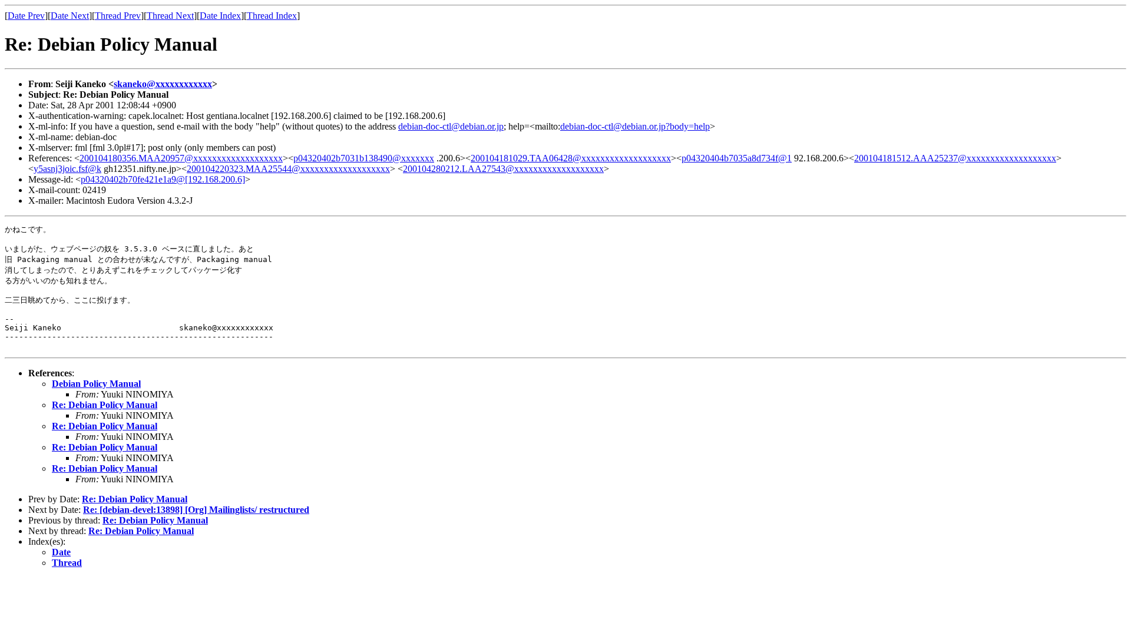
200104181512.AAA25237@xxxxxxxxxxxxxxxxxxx (955, 158)
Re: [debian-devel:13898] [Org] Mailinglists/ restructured (196, 510)
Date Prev (26, 16)
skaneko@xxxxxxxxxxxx (163, 84)
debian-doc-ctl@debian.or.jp (451, 126)
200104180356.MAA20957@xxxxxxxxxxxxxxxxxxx (181, 158)
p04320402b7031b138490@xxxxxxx (363, 158)
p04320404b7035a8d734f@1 (737, 158)
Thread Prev (118, 16)
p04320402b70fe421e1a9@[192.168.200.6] (163, 179)
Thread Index (272, 16)
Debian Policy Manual (96, 384)
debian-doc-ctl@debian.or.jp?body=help (635, 126)
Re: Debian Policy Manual (104, 405)
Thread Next (170, 16)
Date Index (220, 16)
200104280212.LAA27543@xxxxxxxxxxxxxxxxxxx (503, 169)
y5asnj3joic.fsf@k (67, 169)
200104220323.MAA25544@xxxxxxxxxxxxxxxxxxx (288, 169)
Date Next (70, 16)
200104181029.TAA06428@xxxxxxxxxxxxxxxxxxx (571, 158)
